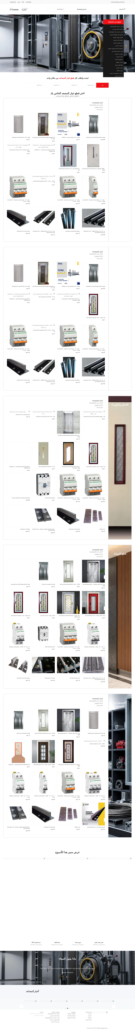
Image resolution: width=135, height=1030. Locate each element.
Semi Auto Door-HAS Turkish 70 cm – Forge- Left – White (44, 169)
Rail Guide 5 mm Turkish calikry (98, 678)
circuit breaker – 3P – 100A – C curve (22, 626)
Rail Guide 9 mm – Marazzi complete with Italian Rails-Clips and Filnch (93, 529)
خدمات (99, 17)
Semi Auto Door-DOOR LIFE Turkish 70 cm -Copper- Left (19, 616)
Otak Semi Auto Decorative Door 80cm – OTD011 (19, 435)
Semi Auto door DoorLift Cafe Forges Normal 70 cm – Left (44, 436)
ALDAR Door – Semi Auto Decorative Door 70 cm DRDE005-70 (20, 318)
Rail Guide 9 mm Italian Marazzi (23, 529)
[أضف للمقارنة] (13, 134)
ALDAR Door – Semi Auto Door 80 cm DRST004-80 (69, 615)
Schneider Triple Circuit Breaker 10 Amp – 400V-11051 (19, 498)
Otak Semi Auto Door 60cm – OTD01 (22, 137)
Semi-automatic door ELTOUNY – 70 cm (97, 297)
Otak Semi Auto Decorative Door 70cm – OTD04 (45, 137)
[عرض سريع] (20, 134)
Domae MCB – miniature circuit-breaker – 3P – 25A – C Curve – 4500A (69, 200)
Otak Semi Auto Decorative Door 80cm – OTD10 (20, 584)
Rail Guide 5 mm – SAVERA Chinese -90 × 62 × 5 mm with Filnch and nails (94, 232)
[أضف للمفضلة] (16, 134)
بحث (102, 85)
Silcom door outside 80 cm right (98, 584)
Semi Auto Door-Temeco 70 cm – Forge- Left (95, 615)
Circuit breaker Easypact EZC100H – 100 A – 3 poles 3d (94, 181)
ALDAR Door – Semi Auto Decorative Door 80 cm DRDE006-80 (70, 299)
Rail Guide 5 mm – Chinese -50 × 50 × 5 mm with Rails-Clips (19, 232)
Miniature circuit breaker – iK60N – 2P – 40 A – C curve (94, 647)
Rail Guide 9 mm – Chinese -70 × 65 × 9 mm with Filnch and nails (19, 678)
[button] (23, 134)
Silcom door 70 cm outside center (73, 414)
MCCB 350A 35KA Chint (100, 498)
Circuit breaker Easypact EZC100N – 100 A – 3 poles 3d (19, 181)
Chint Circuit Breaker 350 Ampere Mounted (71, 498)
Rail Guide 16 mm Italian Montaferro (47, 678)
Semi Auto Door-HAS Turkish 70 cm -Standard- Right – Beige (18, 169)
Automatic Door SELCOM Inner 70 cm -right (71, 137)
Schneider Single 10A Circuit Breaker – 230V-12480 (44, 628)
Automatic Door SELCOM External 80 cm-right (70, 584)
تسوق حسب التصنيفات (114, 22)
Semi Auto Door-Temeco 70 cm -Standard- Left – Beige (69, 150)
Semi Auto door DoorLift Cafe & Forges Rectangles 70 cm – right (93, 138)
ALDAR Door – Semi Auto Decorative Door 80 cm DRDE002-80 (95, 150)
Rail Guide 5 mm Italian (50, 529)
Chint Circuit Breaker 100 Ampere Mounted (46, 498)
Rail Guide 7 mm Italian (75, 529)
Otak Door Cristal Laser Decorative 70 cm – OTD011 (44, 584)
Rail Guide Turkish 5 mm (50, 231)
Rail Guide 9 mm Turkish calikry (73, 231)
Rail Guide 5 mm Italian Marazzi (73, 678)
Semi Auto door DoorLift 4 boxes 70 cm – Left (95, 416)
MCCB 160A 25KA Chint (50, 200)
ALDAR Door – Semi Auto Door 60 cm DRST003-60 (44, 615)
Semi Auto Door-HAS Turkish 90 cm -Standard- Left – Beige (44, 318)
